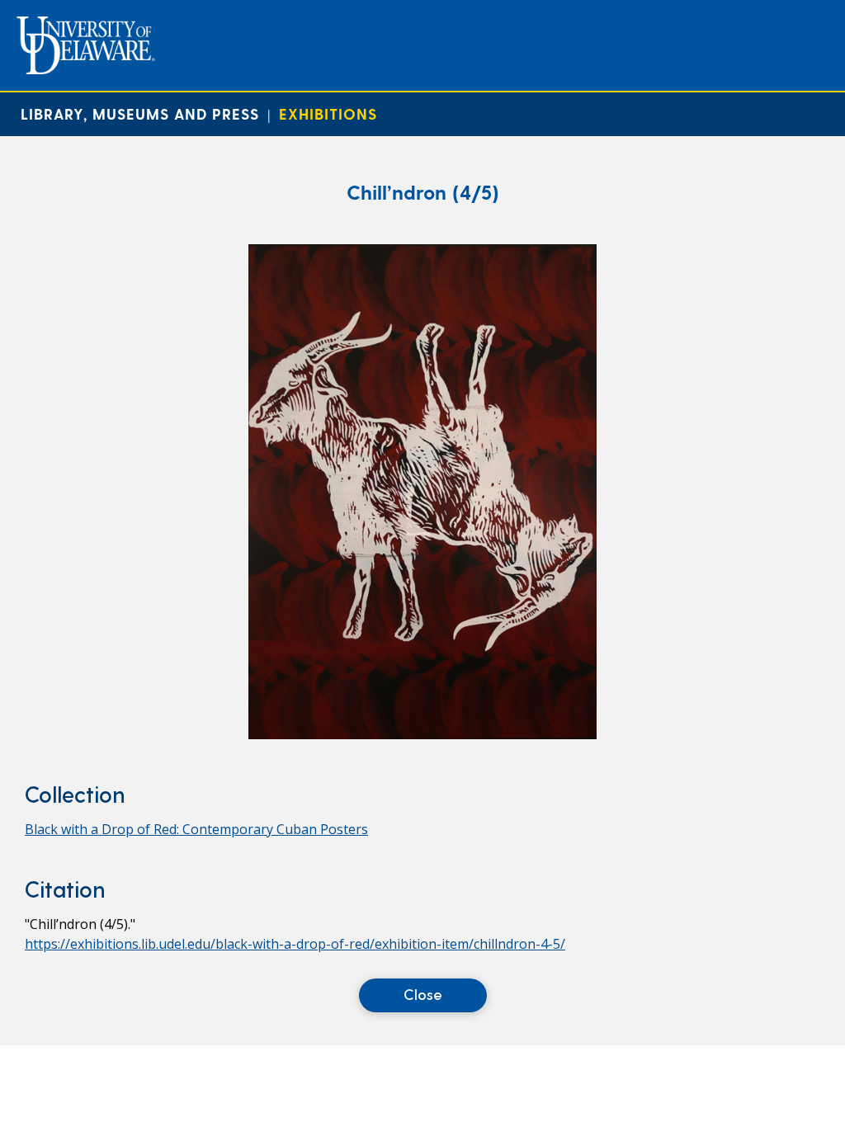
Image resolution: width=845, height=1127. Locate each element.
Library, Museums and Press (140, 113)
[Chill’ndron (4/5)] (422, 734)
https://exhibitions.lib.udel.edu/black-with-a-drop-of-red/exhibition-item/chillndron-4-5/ (295, 944)
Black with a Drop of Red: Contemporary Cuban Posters (196, 829)
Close (423, 993)
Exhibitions (328, 113)
